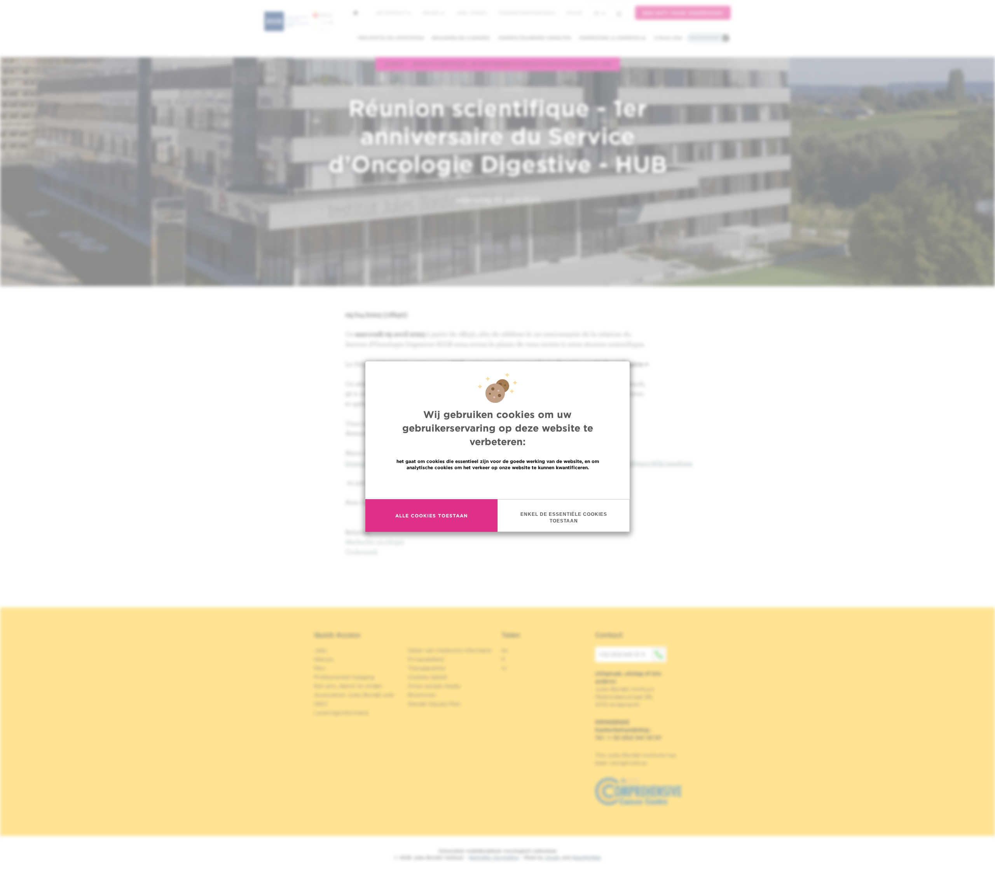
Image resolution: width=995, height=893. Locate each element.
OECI (321, 704)
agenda (394, 63)
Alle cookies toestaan (431, 516)
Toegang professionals (526, 12)
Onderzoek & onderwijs (612, 38)
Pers (320, 668)
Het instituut (391, 12)
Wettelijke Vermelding (493, 857)
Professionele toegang (344, 677)
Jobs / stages (471, 12)
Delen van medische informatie (449, 650)
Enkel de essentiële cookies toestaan (563, 518)
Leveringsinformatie (341, 713)
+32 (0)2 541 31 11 (622, 654)
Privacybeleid (426, 659)
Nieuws (431, 12)
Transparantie (426, 668)
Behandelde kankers (461, 38)
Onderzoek (361, 552)
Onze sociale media (434, 686)
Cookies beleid (427, 677)
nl (597, 13)
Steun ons (668, 38)
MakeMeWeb (586, 857)
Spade (552, 857)
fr (503, 659)
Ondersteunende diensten (534, 38)
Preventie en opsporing (391, 38)
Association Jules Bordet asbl (354, 695)
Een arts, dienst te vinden (348, 686)
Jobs (320, 650)
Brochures (422, 695)
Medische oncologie (375, 542)
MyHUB (574, 12)
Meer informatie (498, 484)
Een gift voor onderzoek (683, 13)
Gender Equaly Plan (434, 704)
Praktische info (704, 38)
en (504, 650)
